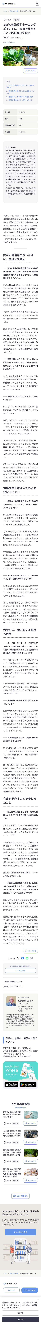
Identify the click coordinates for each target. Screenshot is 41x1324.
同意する (20, 1319)
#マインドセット (16, 38)
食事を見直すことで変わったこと (21, 100)
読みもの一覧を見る (20, 1196)
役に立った (22, 970)
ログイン (11, 1290)
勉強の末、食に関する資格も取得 (21, 97)
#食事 (6, 38)
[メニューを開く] (37, 4)
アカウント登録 (29, 1290)
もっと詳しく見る (20, 1232)
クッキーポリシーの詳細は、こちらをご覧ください (19, 1306)
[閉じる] (38, 1299)
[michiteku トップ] (8, 4)
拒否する (20, 1313)
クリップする (32, 71)
